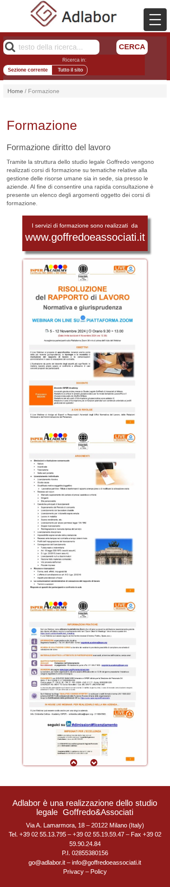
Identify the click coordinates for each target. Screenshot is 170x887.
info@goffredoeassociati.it (106, 862)
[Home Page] (74, 13)
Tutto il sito (70, 70)
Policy (98, 871)
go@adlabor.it (46, 862)
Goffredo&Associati (98, 812)
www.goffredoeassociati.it (85, 237)
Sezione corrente (28, 70)
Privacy (73, 871)
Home (15, 91)
